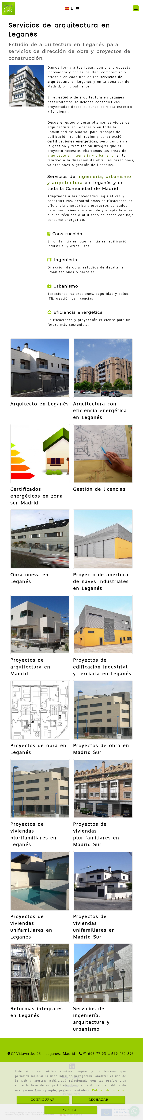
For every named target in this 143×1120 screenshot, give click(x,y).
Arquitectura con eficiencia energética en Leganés (100, 410)
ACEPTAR (70, 1110)
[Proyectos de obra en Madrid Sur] (103, 710)
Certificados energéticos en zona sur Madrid (36, 495)
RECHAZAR (98, 1099)
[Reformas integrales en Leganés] (40, 973)
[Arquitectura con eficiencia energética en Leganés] (103, 368)
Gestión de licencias (99, 489)
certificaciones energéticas (72, 141)
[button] (136, 8)
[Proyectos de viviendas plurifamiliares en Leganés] (40, 788)
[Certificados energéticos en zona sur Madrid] (40, 453)
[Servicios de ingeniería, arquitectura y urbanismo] (103, 973)
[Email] (77, 8)
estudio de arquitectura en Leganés (91, 97)
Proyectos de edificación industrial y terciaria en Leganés (102, 666)
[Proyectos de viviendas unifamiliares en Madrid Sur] (103, 881)
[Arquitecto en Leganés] (40, 368)
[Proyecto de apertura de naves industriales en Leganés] (103, 539)
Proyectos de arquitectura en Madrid (30, 666)
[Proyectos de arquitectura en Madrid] (40, 624)
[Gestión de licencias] (103, 453)
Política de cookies (108, 1090)
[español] (67, 8)
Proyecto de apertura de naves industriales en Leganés (101, 581)
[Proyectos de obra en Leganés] (40, 710)
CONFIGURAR (43, 1099)
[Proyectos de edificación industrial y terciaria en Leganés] (103, 624)
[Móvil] (72, 8)
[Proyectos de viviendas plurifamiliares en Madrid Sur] (103, 788)
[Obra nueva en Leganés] (40, 539)
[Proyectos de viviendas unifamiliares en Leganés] (40, 881)
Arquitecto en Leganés (39, 403)
